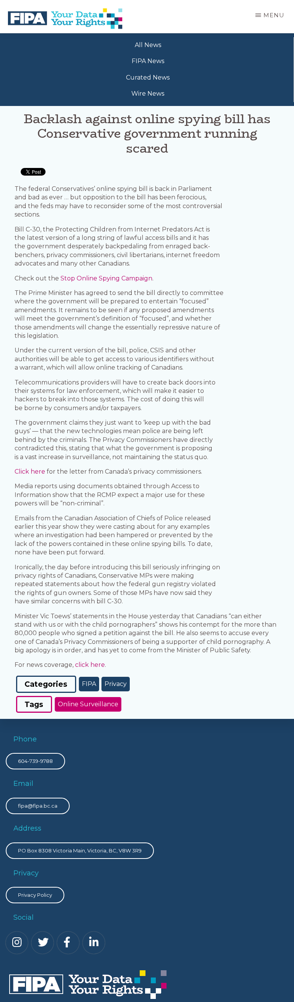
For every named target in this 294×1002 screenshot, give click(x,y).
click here (89, 664)
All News (148, 45)
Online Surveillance (88, 704)
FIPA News (148, 61)
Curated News (148, 77)
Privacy (116, 684)
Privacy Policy (35, 895)
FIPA (89, 684)
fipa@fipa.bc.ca (37, 806)
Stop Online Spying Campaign (106, 278)
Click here (30, 471)
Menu (273, 15)
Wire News (147, 93)
